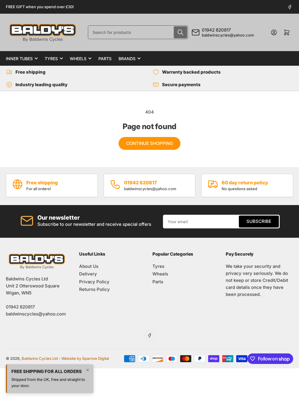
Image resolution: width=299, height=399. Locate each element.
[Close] (87, 370)
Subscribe (258, 221)
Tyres (51, 58)
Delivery (88, 274)
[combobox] (138, 32)
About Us (88, 266)
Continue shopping (149, 143)
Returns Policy (94, 289)
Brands (127, 58)
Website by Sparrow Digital (85, 358)
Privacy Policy (94, 281)
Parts (105, 58)
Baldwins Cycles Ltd (40, 358)
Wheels (78, 58)
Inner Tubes (19, 58)
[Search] (180, 32)
